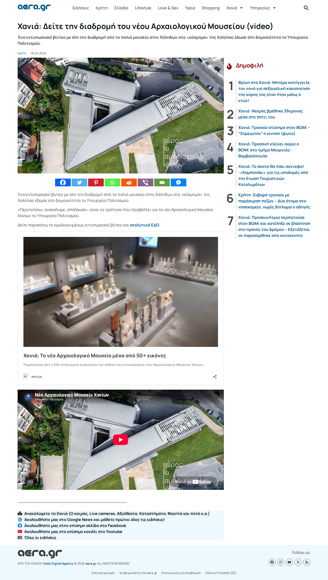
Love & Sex (168, 7)
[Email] (162, 182)
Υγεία (190, 7)
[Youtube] (289, 562)
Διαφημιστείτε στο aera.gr (138, 573)
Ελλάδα (121, 7)
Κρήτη (102, 7)
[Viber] (145, 182)
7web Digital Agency (58, 563)
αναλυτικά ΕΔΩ (144, 225)
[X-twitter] (298, 562)
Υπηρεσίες (260, 7)
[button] (306, 8)
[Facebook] (63, 182)
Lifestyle (143, 7)
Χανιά (231, 7)
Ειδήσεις (81, 7)
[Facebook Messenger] (178, 182)
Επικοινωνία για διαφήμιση (181, 573)
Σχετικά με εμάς (103, 573)
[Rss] (306, 562)
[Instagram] (280, 562)
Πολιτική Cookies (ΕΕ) (221, 573)
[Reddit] (129, 182)
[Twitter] (79, 182)
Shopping (211, 7)
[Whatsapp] (112, 182)
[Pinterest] (96, 182)
